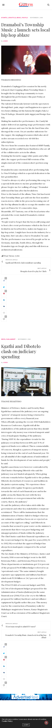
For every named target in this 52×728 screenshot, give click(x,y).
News (3, 339)
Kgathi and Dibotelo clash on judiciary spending (21, 351)
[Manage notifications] (46, 723)
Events (4, 17)
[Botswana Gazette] (26, 4)
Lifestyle (12, 17)
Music (19, 17)
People (25, 17)
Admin (5, 41)
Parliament (10, 339)
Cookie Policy (7, 721)
